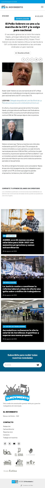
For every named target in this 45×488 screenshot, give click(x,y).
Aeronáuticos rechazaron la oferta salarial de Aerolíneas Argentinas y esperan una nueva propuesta (21, 333)
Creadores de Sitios (28, 485)
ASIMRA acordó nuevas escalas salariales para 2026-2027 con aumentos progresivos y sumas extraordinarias (18, 243)
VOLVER (40, 16)
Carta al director (8, 429)
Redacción (6, 426)
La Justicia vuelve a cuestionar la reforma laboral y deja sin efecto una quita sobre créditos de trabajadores (22, 289)
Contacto (6, 435)
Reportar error (8, 432)
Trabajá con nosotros (10, 438)
